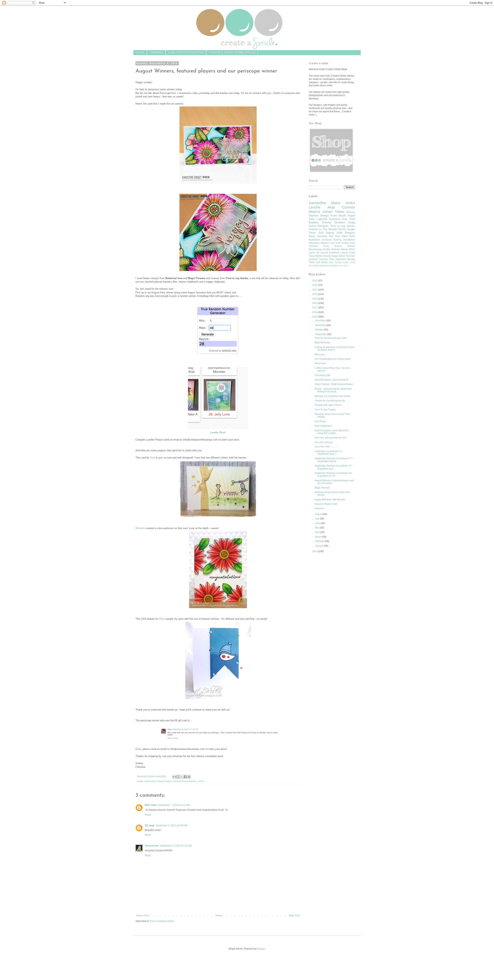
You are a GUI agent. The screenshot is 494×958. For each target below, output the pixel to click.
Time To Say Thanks (325, 409)
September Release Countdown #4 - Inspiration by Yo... (334, 474)
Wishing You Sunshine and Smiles (333, 396)
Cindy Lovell (349, 262)
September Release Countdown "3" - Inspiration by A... (334, 467)
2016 (315, 312)
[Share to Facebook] (185, 777)
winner (201, 781)
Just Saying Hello (330, 232)
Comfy (342, 229)
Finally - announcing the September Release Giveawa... (333, 390)
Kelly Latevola (318, 218)
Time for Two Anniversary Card (331, 338)
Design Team (328, 215)
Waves (344, 249)
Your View (341, 236)
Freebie (326, 249)
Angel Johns (338, 256)
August (319, 514)
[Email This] (174, 777)
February (320, 541)
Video (339, 212)
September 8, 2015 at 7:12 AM (176, 845)
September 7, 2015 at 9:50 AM (171, 825)
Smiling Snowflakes (344, 239)
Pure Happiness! (323, 426)
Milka (162, 618)
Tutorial (326, 222)
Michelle (140, 528)
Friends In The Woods (323, 229)
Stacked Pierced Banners (185, 781)
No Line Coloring (323, 442)
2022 (315, 285)
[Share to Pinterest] (189, 777)
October (319, 329)
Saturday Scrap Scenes (325, 246)
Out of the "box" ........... (326, 446)
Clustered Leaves (338, 252)
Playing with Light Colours (328, 405)
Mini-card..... (321, 354)
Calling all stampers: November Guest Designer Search (334, 348)
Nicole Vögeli (346, 215)
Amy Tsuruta (335, 262)
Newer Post (142, 915)
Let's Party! (320, 421)
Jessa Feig (314, 265)
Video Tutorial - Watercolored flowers (334, 384)
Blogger (261, 948)
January (319, 545)
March (318, 536)
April (317, 532)
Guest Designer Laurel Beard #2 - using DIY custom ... (332, 432)
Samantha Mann (325, 203)
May (317, 527)
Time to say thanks (342, 225)
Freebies (156, 52)
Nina (152, 457)
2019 (315, 298)
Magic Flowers (165, 781)
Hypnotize (341, 259)
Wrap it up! (320, 363)
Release (335, 249)
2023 (315, 280)
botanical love (150, 781)
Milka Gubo (151, 805)
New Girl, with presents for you (330, 437)
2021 (315, 289)
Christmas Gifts (322, 375)
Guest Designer (319, 225)
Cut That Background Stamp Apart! (333, 359)
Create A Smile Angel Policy (232, 52)
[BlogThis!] (178, 777)
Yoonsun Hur (152, 845)
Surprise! (319, 508)
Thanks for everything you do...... (331, 400)
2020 (315, 294)
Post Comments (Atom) (162, 921)
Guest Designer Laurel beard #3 (331, 379)
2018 (315, 303)
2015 (315, 316)
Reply (148, 814)
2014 (315, 551)
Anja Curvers (341, 207)
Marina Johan (321, 212)
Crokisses (327, 239)
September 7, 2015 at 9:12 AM (174, 805)
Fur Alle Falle (342, 266)
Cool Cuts (334, 243)
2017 (315, 307)
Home (219, 915)
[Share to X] (182, 777)
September (321, 334)
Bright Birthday (322, 342)
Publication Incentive (186, 52)
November (321, 325)
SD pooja (150, 825)
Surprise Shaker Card (326, 504)
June (318, 523)
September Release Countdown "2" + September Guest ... (334, 460)
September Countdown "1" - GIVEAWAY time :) (329, 452)
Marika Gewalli (323, 256)
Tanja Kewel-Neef (328, 265)
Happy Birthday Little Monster (330, 499)
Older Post (294, 915)
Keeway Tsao (326, 259)
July (317, 518)
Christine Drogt (344, 222)
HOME (140, 52)
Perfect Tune (348, 243)
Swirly (324, 262)
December (321, 320)
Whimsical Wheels (318, 243)
